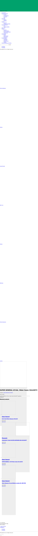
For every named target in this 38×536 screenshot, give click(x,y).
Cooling (1, 360)
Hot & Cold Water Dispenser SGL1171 (10, 418)
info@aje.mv (2, 527)
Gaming (1, 127)
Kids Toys (1, 205)
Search (10, 44)
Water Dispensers (3, 322)
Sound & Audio (2, 166)
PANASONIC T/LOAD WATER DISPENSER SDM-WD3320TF (14, 440)
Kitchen (1, 244)
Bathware (1, 283)
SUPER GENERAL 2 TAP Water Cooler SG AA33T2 (12, 461)
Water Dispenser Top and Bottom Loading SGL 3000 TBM (14, 483)
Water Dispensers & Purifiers (8, 392)
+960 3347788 (3, 526)
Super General (6, 416)
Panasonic (4, 438)
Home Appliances (3, 88)
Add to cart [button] (4, 421)
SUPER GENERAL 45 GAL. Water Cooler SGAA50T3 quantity (10, 396)
